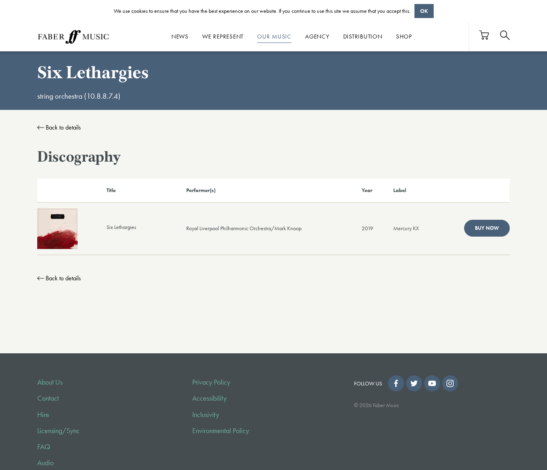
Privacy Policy (211, 382)
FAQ (43, 446)
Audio (45, 462)
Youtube (432, 383)
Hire (43, 414)
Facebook (396, 383)
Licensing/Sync (58, 430)
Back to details (63, 127)
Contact (48, 398)
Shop (404, 36)
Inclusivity (205, 414)
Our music (274, 36)
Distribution (362, 36)
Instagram (450, 383)
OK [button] (424, 10)
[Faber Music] (73, 36)
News (180, 36)
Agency (317, 36)
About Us (49, 382)
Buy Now (487, 228)
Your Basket (484, 35)
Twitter (414, 383)
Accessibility (209, 398)
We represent (222, 36)
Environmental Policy (220, 430)
